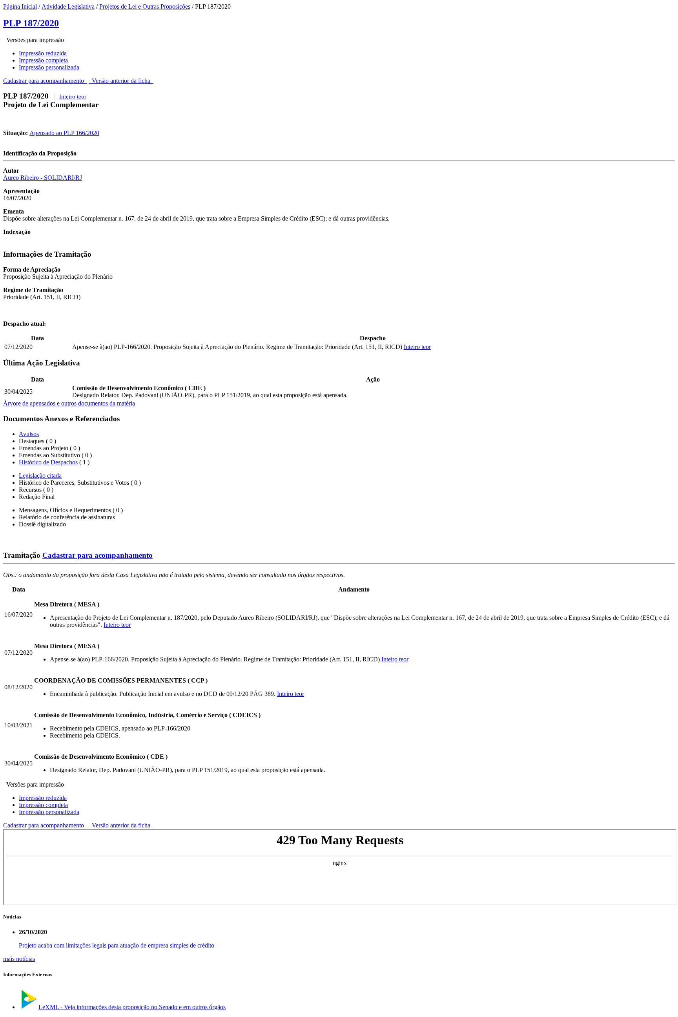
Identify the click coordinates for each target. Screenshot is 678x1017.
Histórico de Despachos (48, 462)
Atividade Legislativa (68, 6)
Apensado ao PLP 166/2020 (64, 133)
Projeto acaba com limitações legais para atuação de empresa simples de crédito (116, 945)
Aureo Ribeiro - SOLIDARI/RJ (42, 177)
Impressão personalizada (49, 67)
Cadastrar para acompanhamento (45, 80)
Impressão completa (43, 60)
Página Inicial (20, 6)
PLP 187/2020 (31, 23)
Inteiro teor (72, 96)
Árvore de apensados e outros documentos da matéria (69, 403)
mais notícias (19, 958)
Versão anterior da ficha (121, 80)
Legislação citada (40, 475)
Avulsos (29, 434)
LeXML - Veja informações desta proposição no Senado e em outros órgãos (132, 1007)
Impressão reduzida (43, 53)
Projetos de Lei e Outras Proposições (144, 6)
